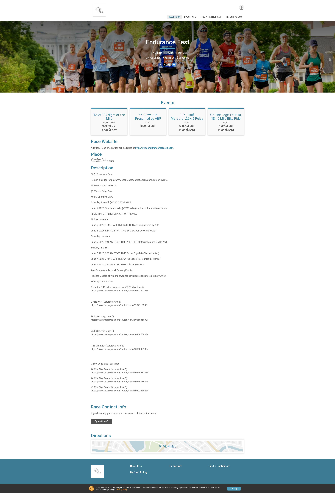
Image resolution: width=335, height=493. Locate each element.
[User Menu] (241, 7)
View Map (169, 446)
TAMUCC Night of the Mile (109, 117)
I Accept (234, 488)
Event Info (190, 17)
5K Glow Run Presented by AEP (148, 117)
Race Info (174, 17)
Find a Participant (211, 17)
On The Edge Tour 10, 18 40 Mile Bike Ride (226, 117)
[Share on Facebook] (160, 65)
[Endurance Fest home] (99, 9)
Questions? (101, 421)
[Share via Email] (169, 65)
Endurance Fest (167, 42)
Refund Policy (234, 17)
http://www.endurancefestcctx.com (154, 148)
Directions (184, 57)
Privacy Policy (122, 490)
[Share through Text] (174, 65)
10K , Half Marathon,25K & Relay (187, 117)
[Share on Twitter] (165, 65)
